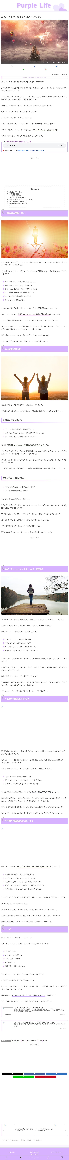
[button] (63, 591)
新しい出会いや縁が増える (18, 197)
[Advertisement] (34, 171)
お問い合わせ (35, 1152)
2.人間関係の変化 (13, 194)
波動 (46, 1040)
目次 (31, 189)
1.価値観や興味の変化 (15, 192)
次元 (24, 1040)
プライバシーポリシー (57, 1152)
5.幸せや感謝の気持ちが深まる (17, 203)
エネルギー (34, 1040)
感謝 (15, 1040)
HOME (12, 1152)
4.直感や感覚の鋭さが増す (16, 201)
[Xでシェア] (12, 66)
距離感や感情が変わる (17, 196)
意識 (41, 1040)
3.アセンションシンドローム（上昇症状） (21, 199)
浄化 (19, 1040)
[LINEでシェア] (23, 69)
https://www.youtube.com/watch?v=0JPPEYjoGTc (31, 150)
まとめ (10, 205)
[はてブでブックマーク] (56, 66)
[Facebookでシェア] (34, 66)
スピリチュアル (6, 1040)
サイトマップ (34, 1154)
